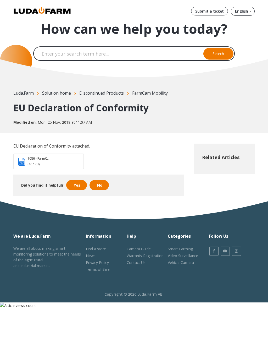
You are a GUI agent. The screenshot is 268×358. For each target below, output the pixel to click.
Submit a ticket (209, 11)
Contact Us (136, 262)
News (91, 255)
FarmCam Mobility (150, 93)
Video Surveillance (183, 255)
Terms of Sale (98, 269)
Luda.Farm (23, 93)
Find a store (96, 248)
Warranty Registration (145, 255)
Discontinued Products (101, 93)
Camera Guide (139, 248)
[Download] (124, 111)
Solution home (56, 93)
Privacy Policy (97, 262)
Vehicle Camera (181, 262)
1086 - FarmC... (38, 158)
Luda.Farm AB (150, 294)
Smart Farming (180, 248)
